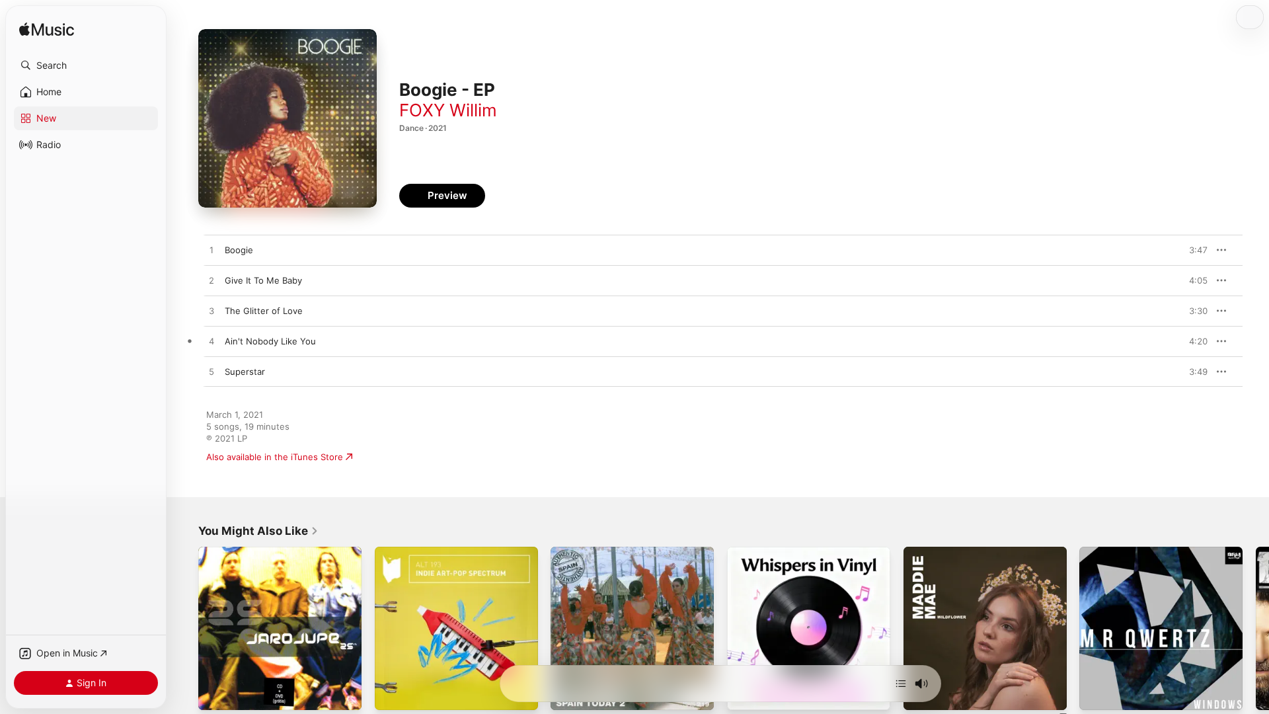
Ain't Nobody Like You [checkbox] (270, 341)
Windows (1098, 552)
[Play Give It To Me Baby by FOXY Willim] (211, 281)
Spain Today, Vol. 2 (590, 552)
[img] (46, 30)
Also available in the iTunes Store (274, 457)
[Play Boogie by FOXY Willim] (211, 251)
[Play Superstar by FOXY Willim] (211, 372)
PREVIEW (1193, 250)
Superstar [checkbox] (245, 371)
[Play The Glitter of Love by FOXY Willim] (211, 311)
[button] (86, 65)
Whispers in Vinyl (762, 552)
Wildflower (925, 552)
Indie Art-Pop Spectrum (423, 552)
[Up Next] (901, 683)
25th (207, 552)
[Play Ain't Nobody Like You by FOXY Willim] (211, 342)
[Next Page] (1256, 628)
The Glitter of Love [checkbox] (264, 310)
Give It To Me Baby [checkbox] (263, 280)
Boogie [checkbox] (239, 250)
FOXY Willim (448, 110)
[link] (258, 531)
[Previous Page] (185, 628)
